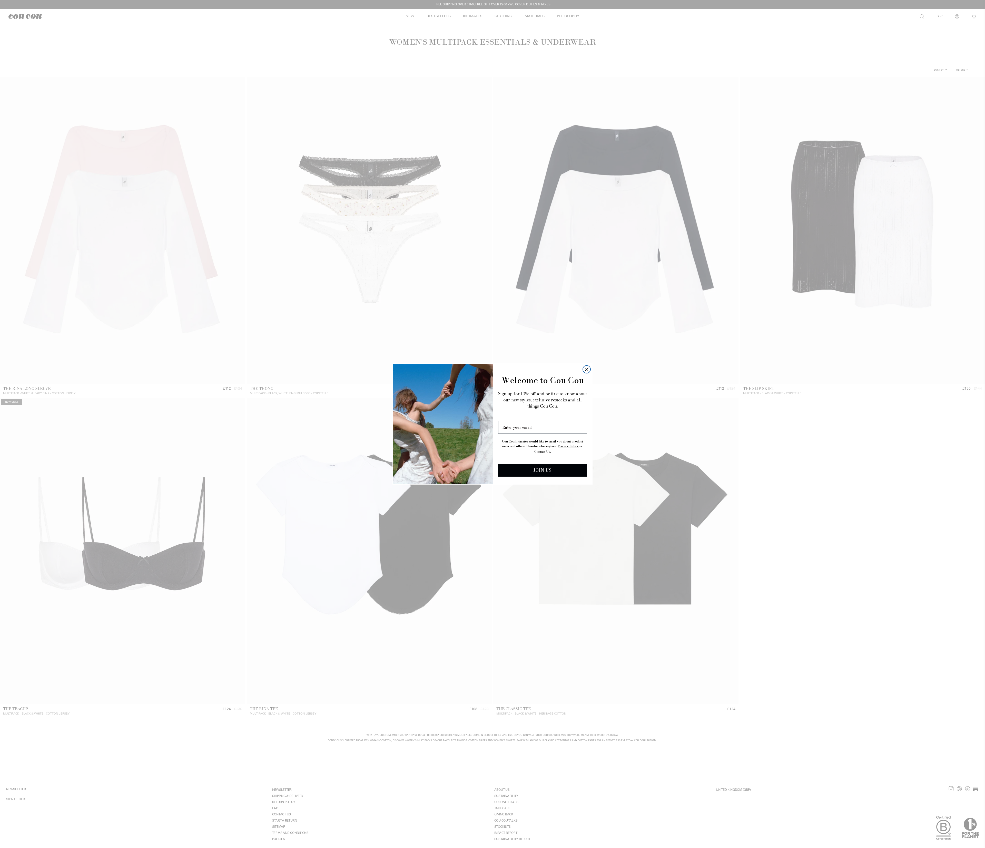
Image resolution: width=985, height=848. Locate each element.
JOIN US (542, 470)
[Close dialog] (586, 369)
